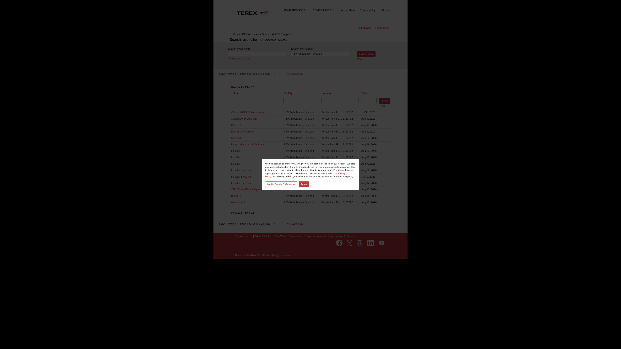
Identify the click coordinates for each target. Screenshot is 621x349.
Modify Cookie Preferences (281, 184)
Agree (304, 184)
